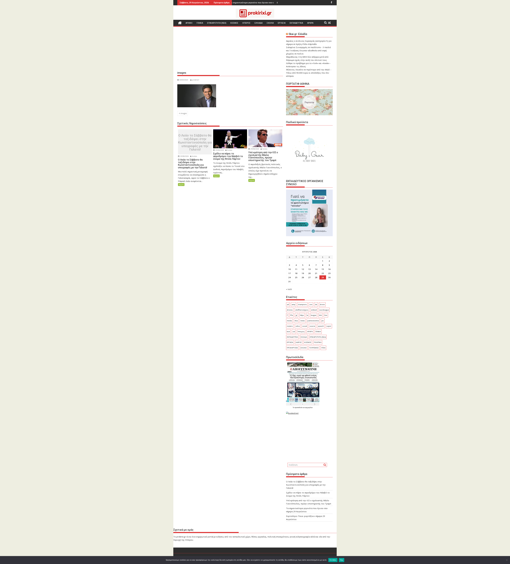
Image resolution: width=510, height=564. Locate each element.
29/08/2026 (184, 156)
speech (321, 326)
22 (323, 273)
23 (329, 273)
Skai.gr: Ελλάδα (298, 34)
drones (290, 310)
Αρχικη (189, 23)
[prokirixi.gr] (179, 22)
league (313, 315)
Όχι (341, 560)
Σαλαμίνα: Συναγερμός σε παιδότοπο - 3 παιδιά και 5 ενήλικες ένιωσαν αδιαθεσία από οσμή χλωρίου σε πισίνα (308, 50)
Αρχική (181, 184)
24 (289, 277)
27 (309, 277)
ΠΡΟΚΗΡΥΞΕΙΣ (292, 348)
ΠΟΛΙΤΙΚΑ (317, 342)
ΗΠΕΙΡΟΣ (246, 23)
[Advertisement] (230, 50)
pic (323, 320)
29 (323, 277)
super (328, 326)
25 (296, 277)
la (307, 315)
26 (303, 277)
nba (296, 320)
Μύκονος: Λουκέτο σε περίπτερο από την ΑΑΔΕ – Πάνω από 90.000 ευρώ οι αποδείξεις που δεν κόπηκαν (308, 72)
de (316, 304)
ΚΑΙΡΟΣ (299, 342)
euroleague (324, 310)
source (312, 326)
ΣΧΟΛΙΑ (270, 23)
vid (294, 331)
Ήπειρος (301, 331)
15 (323, 269)
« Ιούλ (289, 289)
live (325, 315)
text (288, 331)
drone (322, 304)
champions (302, 304)
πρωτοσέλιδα (299, 407)
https (302, 315)
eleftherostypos (301, 310)
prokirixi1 (195, 80)
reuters (290, 326)
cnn (310, 304)
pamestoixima (313, 320)
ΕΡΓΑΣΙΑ (282, 23)
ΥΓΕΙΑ (323, 348)
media (289, 320)
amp (293, 304)
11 (296, 269)
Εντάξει (333, 560)
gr (296, 315)
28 (316, 277)
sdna (298, 326)
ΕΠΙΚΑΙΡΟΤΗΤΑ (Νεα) (216, 23)
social (304, 326)
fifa (291, 315)
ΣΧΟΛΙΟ (304, 348)
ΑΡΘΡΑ (310, 23)
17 (289, 273)
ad (288, 304)
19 (303, 273)
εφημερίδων (309, 407)
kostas (194, 156)
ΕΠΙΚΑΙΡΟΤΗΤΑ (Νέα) (318, 337)
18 (296, 273)
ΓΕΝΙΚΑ (199, 23)
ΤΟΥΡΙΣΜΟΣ (314, 348)
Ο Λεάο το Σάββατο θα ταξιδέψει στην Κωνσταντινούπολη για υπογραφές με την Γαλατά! (195, 142)
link (320, 315)
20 (309, 273)
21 (316, 273)
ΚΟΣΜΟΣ (234, 23)
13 (309, 269)
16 (329, 269)
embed (314, 310)
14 (316, 269)
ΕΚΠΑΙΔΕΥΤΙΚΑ (296, 23)
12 (303, 269)
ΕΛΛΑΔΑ (259, 23)
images (184, 113)
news (302, 320)
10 (289, 269)
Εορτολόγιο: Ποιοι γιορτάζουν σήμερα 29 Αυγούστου (271, 2)
